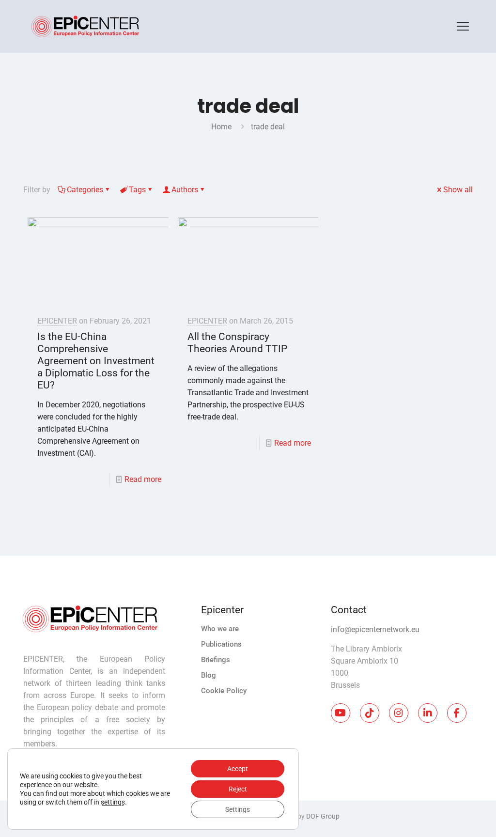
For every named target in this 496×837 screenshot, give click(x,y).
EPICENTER (57, 321)
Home (221, 126)
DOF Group (323, 816)
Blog (208, 675)
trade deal (268, 126)
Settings (237, 809)
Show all (458, 189)
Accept (237, 769)
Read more (142, 479)
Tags (137, 189)
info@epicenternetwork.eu (375, 629)
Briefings (215, 659)
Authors (184, 189)
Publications (221, 644)
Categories (85, 189)
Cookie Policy (224, 690)
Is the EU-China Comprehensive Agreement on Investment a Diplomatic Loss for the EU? (96, 361)
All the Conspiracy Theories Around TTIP (237, 343)
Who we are (220, 628)
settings (113, 802)
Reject (238, 789)
